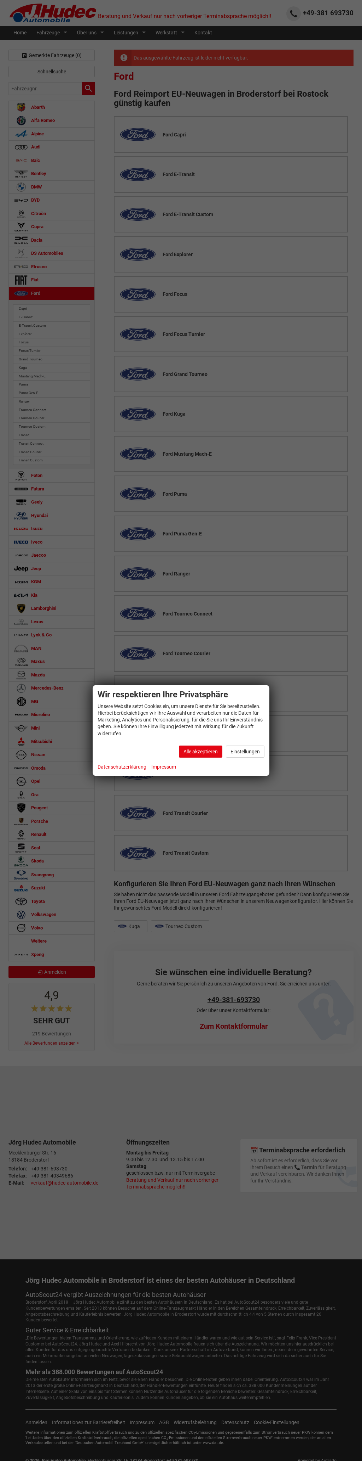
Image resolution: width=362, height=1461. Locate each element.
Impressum (163, 767)
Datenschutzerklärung (122, 767)
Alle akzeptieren (200, 751)
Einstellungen (245, 751)
